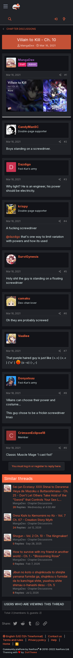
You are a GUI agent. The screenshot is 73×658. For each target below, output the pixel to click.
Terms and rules (13, 639)
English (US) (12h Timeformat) (24, 636)
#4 (65, 221)
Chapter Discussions (40, 503)
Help (54, 639)
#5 (65, 271)
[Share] (60, 75)
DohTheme (31, 652)
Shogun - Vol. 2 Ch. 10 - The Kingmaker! (40, 536)
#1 (65, 74)
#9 (65, 447)
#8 (65, 393)
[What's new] (64, 19)
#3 (65, 179)
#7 (65, 350)
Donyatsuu (26, 378)
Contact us (55, 636)
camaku (24, 298)
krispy (23, 206)
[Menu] (5, 6)
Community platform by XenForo (36, 649)
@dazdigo (13, 237)
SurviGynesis (28, 257)
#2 (65, 141)
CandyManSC (28, 127)
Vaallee (23, 336)
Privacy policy (37, 639)
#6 (65, 313)
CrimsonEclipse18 (31, 433)
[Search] (10, 19)
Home (6, 643)
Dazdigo (24, 164)
